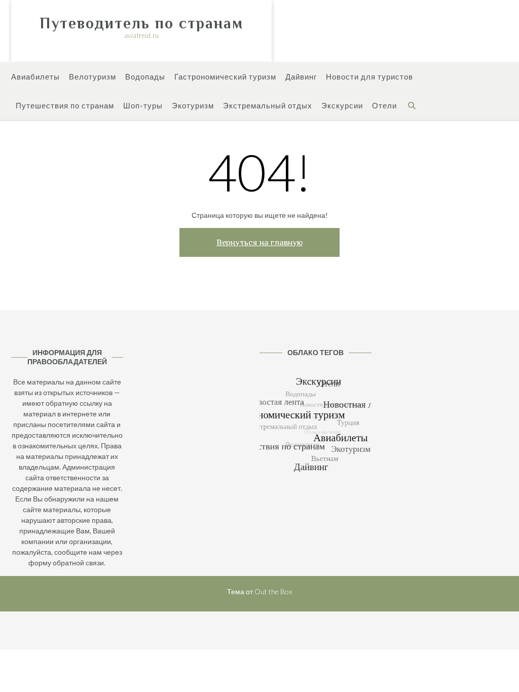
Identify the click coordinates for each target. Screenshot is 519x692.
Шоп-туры (143, 105)
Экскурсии (342, 105)
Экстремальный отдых (267, 105)
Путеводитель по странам (141, 23)
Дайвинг (301, 76)
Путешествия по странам (65, 105)
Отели (384, 105)
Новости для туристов (369, 76)
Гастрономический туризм (225, 76)
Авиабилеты (35, 76)
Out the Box (273, 591)
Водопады (145, 76)
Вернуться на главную (259, 242)
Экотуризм (193, 105)
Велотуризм (92, 76)
